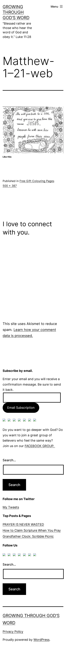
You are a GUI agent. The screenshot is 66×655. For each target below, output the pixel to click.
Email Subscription (21, 407)
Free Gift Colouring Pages (37, 181)
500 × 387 (10, 185)
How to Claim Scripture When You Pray (32, 530)
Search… (9, 460)
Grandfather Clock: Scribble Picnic (28, 536)
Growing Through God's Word (16, 12)
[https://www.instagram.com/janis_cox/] (35, 421)
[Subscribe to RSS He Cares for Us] (25, 421)
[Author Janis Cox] (5, 421)
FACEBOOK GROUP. (40, 446)
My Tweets (11, 507)
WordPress (41, 639)
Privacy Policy (13, 631)
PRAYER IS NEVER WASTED (23, 524)
